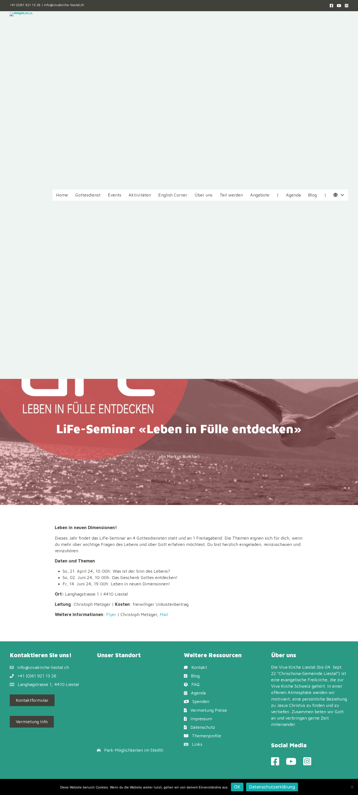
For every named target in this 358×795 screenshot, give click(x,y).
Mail (164, 614)
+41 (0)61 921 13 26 (25, 5)
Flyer (111, 614)
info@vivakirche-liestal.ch (64, 5)
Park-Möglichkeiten (123, 750)
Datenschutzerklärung (272, 786)
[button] (342, 195)
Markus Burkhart (183, 456)
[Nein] (351, 787)
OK (237, 786)
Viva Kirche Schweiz (291, 686)
